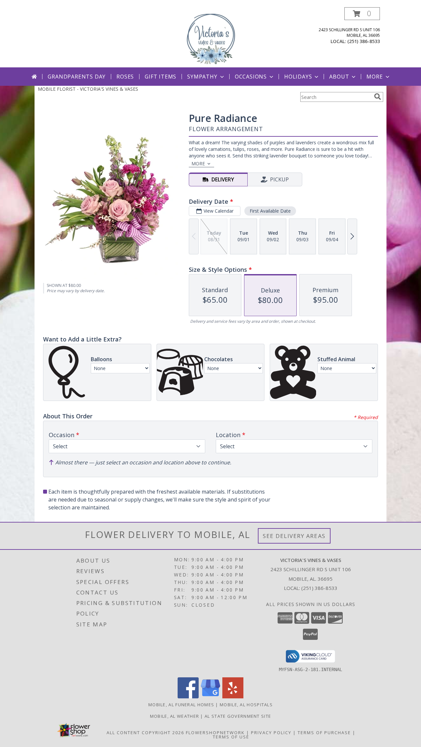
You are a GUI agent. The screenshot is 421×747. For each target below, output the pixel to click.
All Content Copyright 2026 (145, 732)
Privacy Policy (271, 732)
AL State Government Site (238, 716)
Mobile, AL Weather (174, 716)
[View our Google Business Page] (210, 696)
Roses (125, 76)
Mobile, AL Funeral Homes (181, 705)
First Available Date (270, 211)
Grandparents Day (77, 76)
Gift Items (160, 76)
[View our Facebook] (188, 696)
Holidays (298, 76)
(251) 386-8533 (363, 41)
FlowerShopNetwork (215, 732)
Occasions (251, 76)
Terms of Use (231, 737)
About (339, 76)
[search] (377, 96)
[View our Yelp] (232, 696)
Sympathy (202, 76)
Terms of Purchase (324, 732)
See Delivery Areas (294, 536)
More (374, 76)
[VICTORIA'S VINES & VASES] (210, 37)
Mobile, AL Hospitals (246, 705)
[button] (362, 13)
